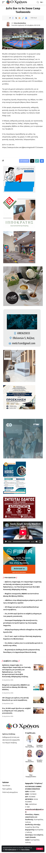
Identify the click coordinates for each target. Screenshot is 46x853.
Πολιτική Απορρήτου (10, 849)
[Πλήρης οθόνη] (40, 542)
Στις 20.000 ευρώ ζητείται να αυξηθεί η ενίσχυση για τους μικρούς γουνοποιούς (16, 710)
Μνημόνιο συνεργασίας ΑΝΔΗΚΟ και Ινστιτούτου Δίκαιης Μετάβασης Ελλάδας (16, 687)
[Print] (26, 18)
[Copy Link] (22, 18)
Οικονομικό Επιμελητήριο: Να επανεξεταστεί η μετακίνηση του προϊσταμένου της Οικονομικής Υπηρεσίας (20, 623)
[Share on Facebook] (12, 18)
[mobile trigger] (4, 2)
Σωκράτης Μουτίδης (39, 746)
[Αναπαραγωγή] (6, 542)
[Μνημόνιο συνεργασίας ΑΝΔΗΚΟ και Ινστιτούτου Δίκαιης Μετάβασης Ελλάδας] (38, 687)
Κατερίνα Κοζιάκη (39, 760)
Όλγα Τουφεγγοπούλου (30, 775)
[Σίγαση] (37, 542)
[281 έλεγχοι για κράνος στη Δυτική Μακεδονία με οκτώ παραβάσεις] (38, 700)
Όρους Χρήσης (25, 849)
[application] (23, 532)
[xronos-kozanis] (17, 2)
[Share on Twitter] (16, 18)
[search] (37, 2)
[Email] (19, 18)
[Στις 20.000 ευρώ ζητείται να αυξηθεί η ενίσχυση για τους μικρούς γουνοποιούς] (38, 710)
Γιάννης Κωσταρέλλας (29, 746)
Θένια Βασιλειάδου (20, 23)
